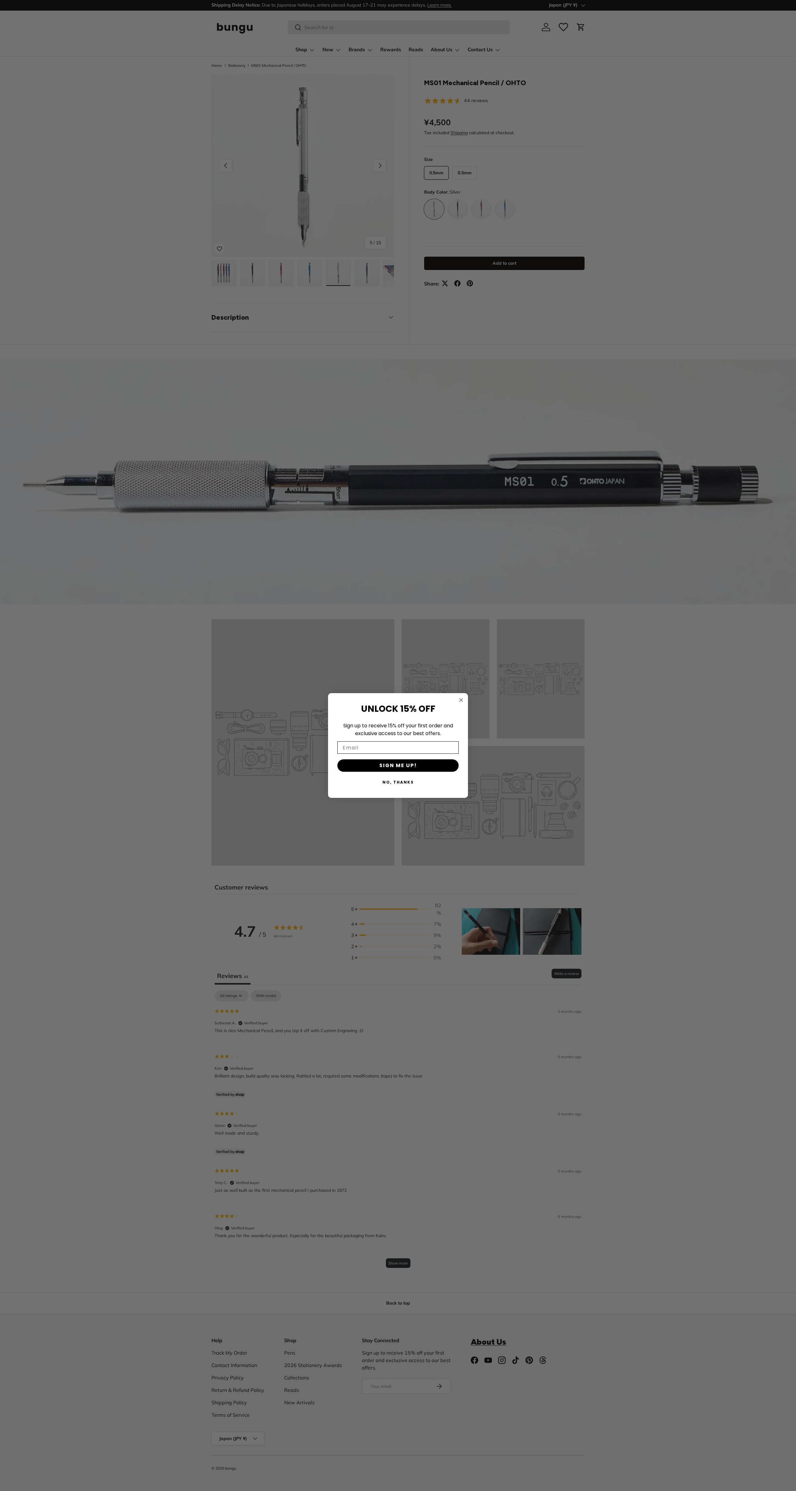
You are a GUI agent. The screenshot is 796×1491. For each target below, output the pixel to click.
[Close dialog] (461, 700)
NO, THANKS (398, 782)
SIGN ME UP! (398, 765)
